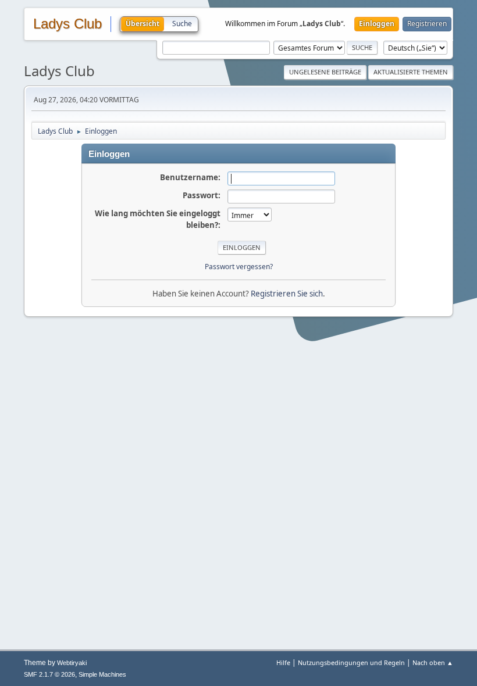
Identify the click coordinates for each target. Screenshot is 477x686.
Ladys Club (67, 24)
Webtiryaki (72, 662)
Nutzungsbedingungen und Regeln (351, 662)
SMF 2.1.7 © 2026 (49, 674)
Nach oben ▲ (432, 662)
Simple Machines (102, 674)
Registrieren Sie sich (287, 293)
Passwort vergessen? (239, 266)
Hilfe (283, 662)
